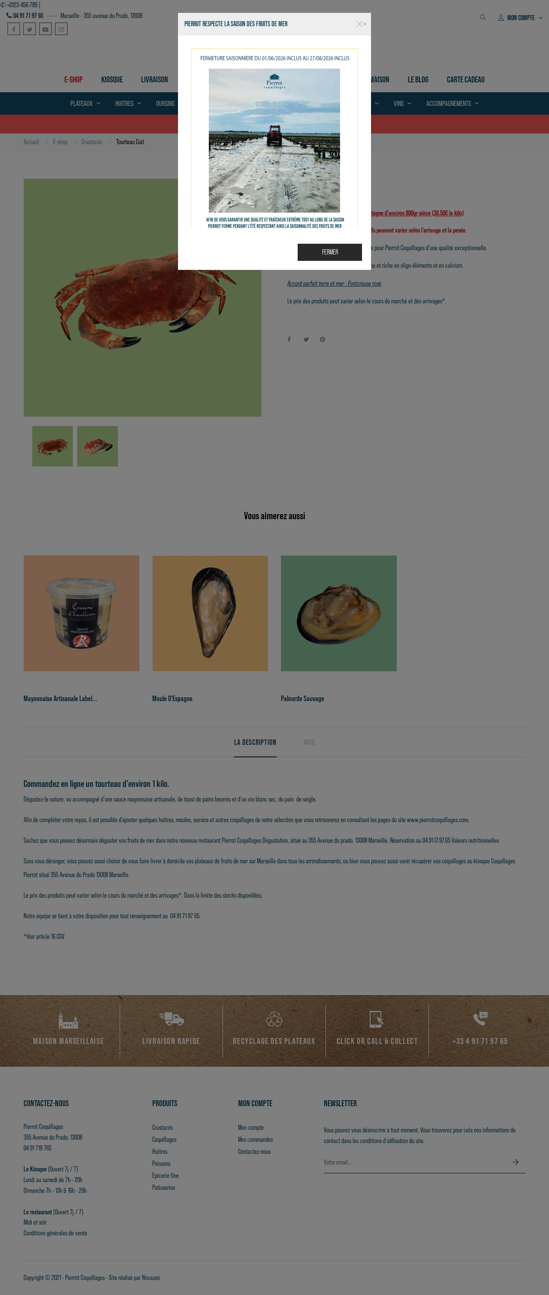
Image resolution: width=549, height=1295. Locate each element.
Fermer (330, 252)
